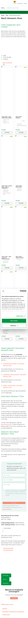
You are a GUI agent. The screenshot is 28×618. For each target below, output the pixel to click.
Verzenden (14, 502)
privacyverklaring (7, 509)
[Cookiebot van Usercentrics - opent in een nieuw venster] (20, 291)
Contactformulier (8, 550)
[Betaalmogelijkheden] (13, 600)
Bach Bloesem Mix (6, 424)
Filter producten (7, 62)
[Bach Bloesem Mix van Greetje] (6, 2)
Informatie (5, 575)
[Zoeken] (26, 8)
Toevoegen (7, 132)
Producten (5, 583)
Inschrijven (14, 598)
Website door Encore (7, 604)
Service (4, 579)
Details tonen (19, 316)
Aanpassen (13, 325)
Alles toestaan (14, 320)
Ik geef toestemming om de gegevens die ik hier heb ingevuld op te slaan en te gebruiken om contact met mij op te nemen (16, 492)
